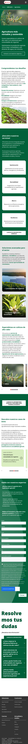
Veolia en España (18, 702)
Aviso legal (4, 738)
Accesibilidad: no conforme (14, 738)
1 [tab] (10, 389)
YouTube (16, 734)
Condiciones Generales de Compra (10, 741)
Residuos (4, 707)
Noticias (16, 724)
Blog (15, 722)
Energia (3, 704)
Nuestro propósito (18, 707)
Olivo (13, 375)
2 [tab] (11, 470)
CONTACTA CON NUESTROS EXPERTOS (14, 233)
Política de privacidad (7, 742)
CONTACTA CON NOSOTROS (14, 637)
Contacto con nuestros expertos (12, 53)
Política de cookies (17, 742)
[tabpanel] (13, 375)
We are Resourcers (6, 720)
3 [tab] (13, 389)
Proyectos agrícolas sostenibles (14, 305)
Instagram (17, 727)
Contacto (4, 725)
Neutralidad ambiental (6, 711)
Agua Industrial (5, 702)
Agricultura (4, 709)
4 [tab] (14, 389)
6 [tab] (17, 389)
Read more (12, 458)
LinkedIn (16, 729)
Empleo (3, 722)
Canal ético (9, 739)
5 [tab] (15, 470)
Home (3, 7)
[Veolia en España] (7, 2)
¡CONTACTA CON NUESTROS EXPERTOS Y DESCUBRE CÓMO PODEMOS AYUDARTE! (14, 403)
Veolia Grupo (17, 704)
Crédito (3, 739)
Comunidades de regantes (14, 280)
